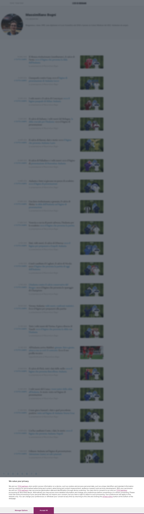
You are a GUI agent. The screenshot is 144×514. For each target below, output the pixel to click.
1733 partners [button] (23, 486)
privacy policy (108, 497)
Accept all (44, 510)
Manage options (21, 510)
